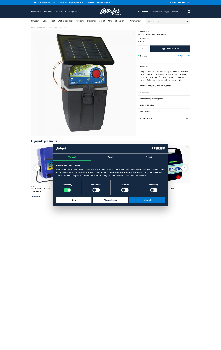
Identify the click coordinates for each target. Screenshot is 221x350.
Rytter (44, 21)
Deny (73, 200)
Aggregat (62, 27)
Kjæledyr (80, 21)
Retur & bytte (61, 12)
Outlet (102, 21)
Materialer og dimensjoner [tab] (151, 98)
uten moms (172, 2)
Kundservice (36, 12)
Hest (53, 21)
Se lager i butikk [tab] (147, 105)
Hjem (33, 27)
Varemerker (135, 21)
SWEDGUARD (144, 31)
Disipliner (91, 21)
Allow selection (110, 200)
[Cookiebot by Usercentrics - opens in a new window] (154, 149)
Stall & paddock (65, 21)
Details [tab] (110, 157)
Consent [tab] (72, 157)
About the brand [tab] (147, 118)
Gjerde (54, 27)
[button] (154, 11)
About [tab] (149, 157)
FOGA (33, 186)
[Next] (184, 168)
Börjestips (73, 12)
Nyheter (35, 21)
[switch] (96, 190)
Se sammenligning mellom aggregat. (156, 85)
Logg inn (174, 11)
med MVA (181, 2)
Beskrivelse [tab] (145, 67)
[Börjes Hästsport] (110, 11)
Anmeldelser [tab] (145, 112)
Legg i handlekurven (170, 48)
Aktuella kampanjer (117, 21)
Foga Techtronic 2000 (40, 189)
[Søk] (187, 21)
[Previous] (37, 168)
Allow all (147, 200)
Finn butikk (48, 12)
